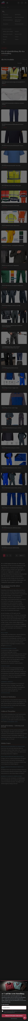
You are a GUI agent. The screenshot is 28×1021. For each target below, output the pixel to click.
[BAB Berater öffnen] (25, 1018)
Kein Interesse (14, 1018)
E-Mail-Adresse (5, 1004)
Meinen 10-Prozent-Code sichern (14, 1015)
